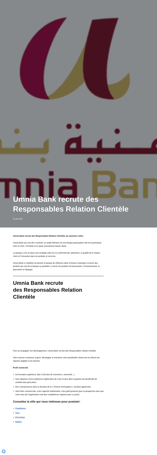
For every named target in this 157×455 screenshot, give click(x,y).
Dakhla (18, 422)
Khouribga (20, 417)
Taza (17, 413)
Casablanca (20, 408)
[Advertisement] (58, 326)
